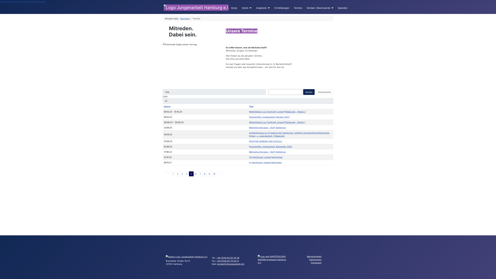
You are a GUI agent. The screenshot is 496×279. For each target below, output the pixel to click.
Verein (245, 8)
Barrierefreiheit (314, 256)
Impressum (316, 262)
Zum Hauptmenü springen (32, 1)
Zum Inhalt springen (9, 1)
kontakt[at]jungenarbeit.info (230, 264)
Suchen (308, 92)
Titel (251, 106)
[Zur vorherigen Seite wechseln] (169, 172)
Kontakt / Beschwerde (318, 8)
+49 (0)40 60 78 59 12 (227, 261)
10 (214, 174)
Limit (165, 96)
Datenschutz (315, 259)
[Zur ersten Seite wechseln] (166, 172)
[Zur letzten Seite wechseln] (221, 172)
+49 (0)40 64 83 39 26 (227, 258)
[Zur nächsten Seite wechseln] (218, 172)
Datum (167, 106)
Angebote (261, 8)
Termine (298, 8)
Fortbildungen (281, 8)
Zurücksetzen (324, 92)
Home (234, 8)
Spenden (342, 8)
